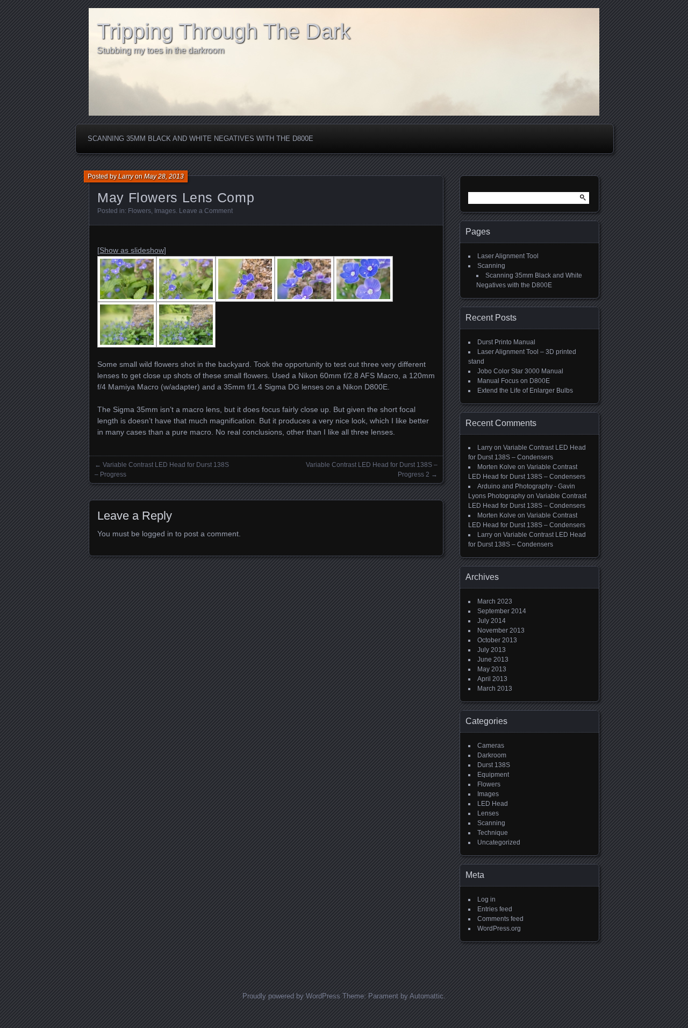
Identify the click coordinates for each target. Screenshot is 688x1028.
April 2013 (492, 679)
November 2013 (501, 630)
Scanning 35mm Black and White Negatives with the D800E (200, 138)
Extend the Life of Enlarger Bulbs (525, 390)
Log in (486, 899)
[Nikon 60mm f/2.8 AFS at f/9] (127, 279)
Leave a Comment (206, 211)
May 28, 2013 (164, 176)
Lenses (488, 813)
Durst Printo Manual (506, 342)
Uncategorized (498, 842)
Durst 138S (493, 765)
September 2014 (501, 611)
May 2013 (491, 669)
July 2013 (491, 650)
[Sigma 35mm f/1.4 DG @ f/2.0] (127, 324)
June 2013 (492, 659)
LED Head (492, 803)
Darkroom (491, 755)
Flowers (139, 211)
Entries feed (494, 909)
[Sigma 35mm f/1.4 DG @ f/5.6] (186, 324)
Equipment (493, 774)
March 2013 (494, 688)
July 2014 (491, 621)
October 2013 (497, 640)
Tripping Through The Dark (223, 31)
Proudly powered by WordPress (291, 996)
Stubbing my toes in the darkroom (160, 50)
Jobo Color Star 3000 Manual (520, 371)
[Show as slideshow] (131, 250)
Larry (125, 176)
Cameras (490, 745)
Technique (492, 832)
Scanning (491, 266)
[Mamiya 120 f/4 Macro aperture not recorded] (186, 279)
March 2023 (494, 601)
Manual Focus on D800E (513, 381)
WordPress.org (499, 928)
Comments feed (500, 919)
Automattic (426, 996)
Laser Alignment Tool (508, 256)
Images (165, 211)
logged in (157, 533)
